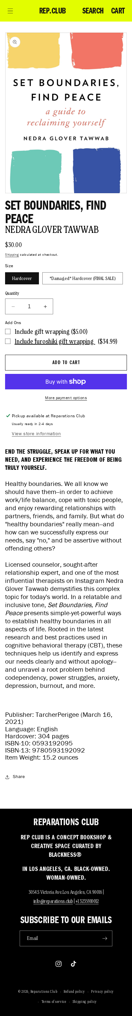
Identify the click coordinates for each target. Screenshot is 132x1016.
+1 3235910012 (87, 901)
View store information (36, 433)
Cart (118, 10)
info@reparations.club (53, 901)
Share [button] (19, 776)
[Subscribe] (104, 938)
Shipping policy (85, 1002)
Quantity (12, 293)
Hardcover (22, 278)
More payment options (66, 397)
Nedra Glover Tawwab (52, 229)
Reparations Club (44, 991)
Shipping (12, 254)
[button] (10, 10)
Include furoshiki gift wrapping (55, 341)
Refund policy (74, 991)
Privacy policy (102, 991)
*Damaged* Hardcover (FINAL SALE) (82, 278)
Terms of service (54, 1002)
